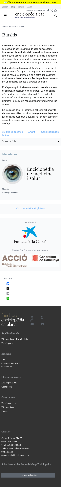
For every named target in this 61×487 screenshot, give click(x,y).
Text (3, 359)
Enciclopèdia (7, 343)
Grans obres (6, 387)
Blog (13, 7)
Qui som (5, 7)
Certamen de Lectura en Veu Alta (10, 364)
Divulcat (29, 10)
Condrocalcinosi (50, 132)
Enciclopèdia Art (8, 382)
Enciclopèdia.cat (8, 403)
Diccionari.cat (39, 10)
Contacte (21, 7)
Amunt (31, 132)
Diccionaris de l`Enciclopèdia (14, 339)
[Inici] (29, 14)
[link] (30, 141)
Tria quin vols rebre (28, 475)
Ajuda (29, 7)
